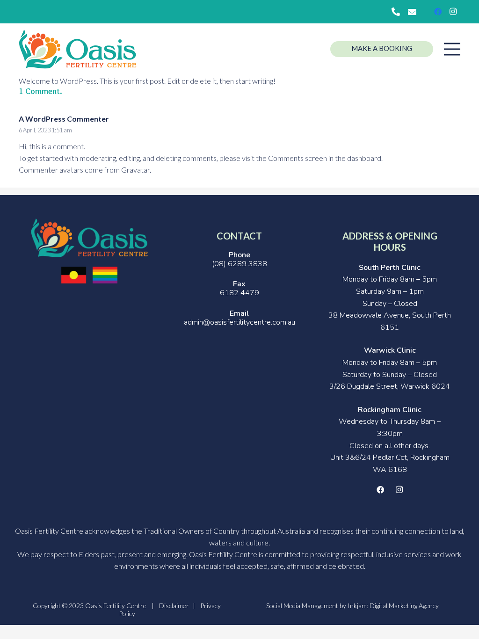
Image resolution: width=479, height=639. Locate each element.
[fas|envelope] (414, 12)
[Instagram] (452, 11)
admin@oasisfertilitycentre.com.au (239, 322)
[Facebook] (437, 11)
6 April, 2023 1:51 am (45, 130)
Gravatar (135, 169)
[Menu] (452, 49)
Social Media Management (302, 606)
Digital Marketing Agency (404, 606)
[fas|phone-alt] (397, 12)
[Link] (78, 49)
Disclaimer (174, 606)
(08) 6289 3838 (239, 264)
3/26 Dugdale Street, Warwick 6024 (389, 386)
